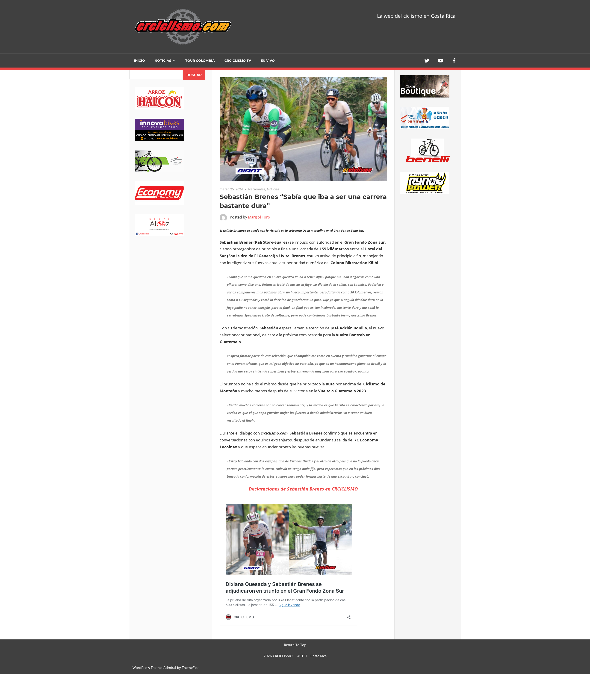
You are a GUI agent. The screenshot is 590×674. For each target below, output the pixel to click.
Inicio (139, 61)
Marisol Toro (259, 217)
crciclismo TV (237, 61)
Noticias (163, 61)
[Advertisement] (170, 281)
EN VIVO (268, 61)
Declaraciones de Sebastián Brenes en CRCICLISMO (303, 489)
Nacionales (256, 189)
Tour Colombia (200, 61)
